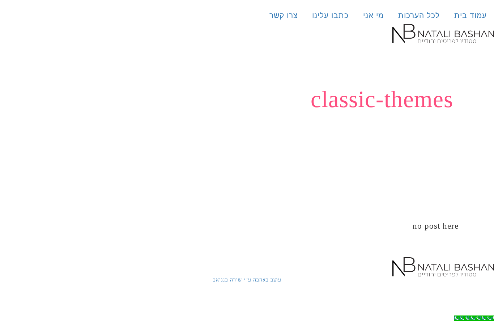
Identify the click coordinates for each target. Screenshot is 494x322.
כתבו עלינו (330, 15)
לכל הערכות (419, 15)
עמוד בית (470, 15)
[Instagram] (465, 296)
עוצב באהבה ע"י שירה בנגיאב (247, 280)
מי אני (373, 15)
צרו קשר (283, 15)
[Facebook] (485, 296)
